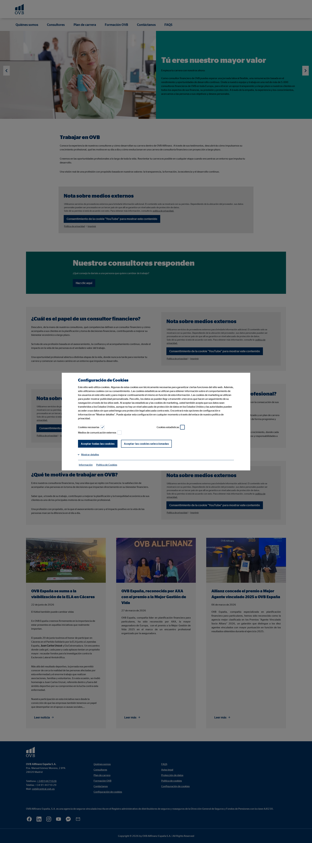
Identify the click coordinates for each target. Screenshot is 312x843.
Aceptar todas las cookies (98, 443)
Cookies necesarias (88, 427)
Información (86, 464)
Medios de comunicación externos (97, 432)
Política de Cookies (106, 464)
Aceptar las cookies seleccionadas (146, 443)
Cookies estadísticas (168, 427)
